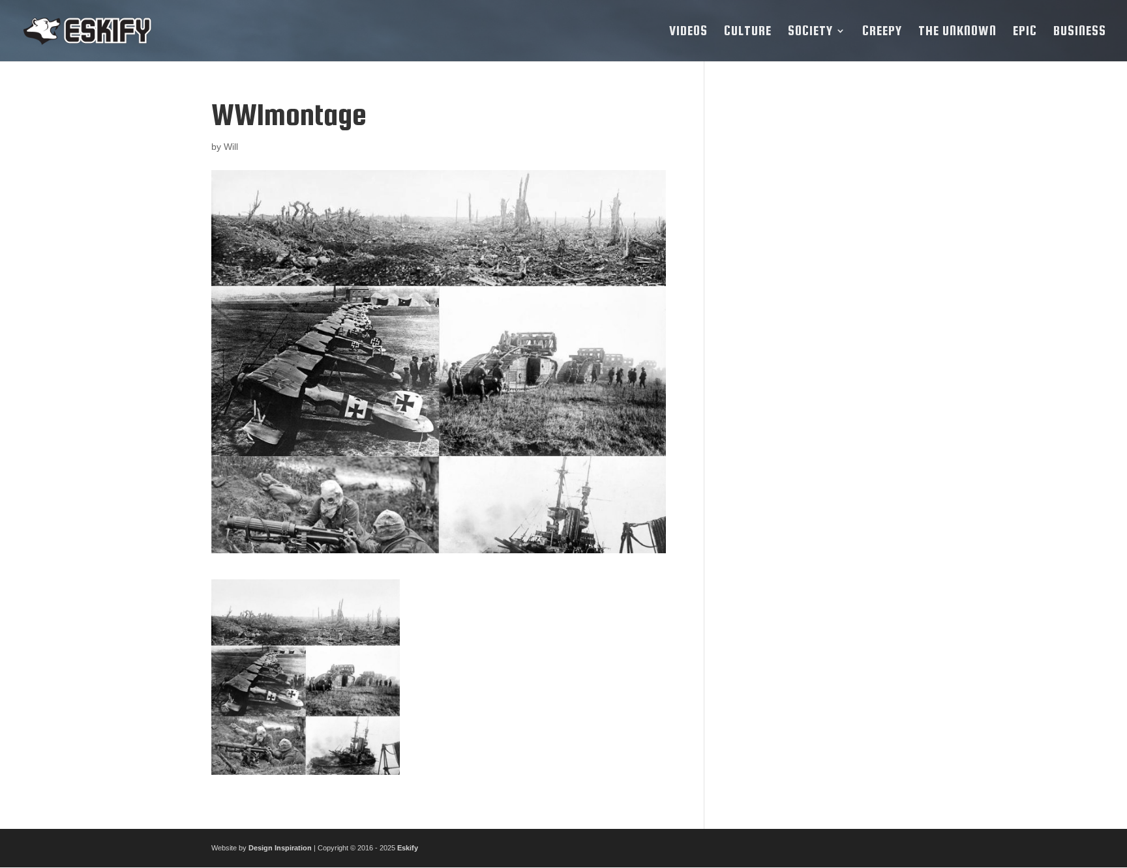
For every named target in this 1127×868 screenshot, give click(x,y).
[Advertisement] (820, 293)
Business (1079, 32)
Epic (1025, 32)
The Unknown (957, 32)
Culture (748, 32)
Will (231, 146)
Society (810, 32)
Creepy (882, 32)
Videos (688, 32)
